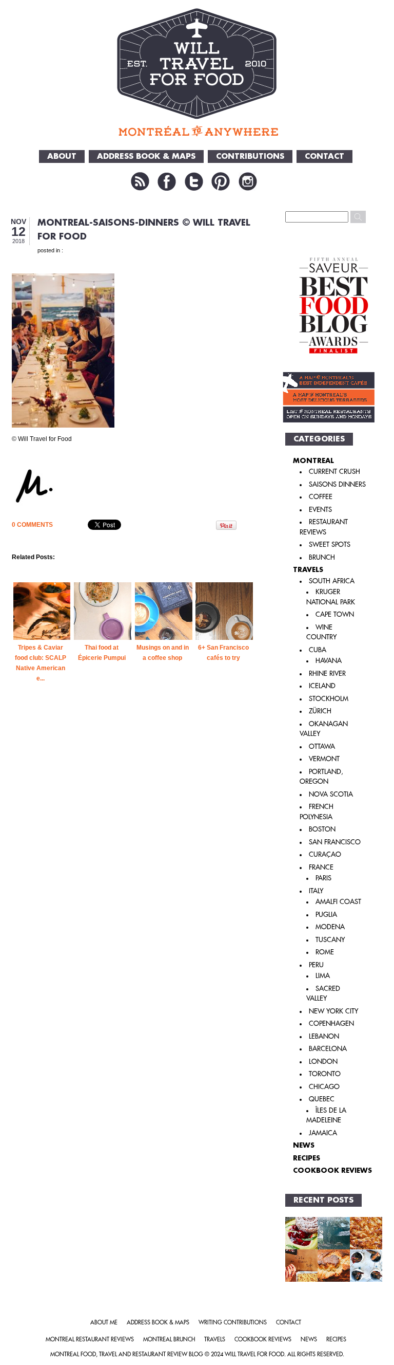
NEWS (303, 1145)
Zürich (320, 711)
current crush (334, 471)
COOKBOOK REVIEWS (332, 1170)
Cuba (317, 650)
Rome (325, 952)
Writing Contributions (233, 1322)
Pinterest (220, 181)
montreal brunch (169, 1339)
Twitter (194, 181)
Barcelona (328, 1048)
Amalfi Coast (338, 901)
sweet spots (329, 544)
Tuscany (330, 939)
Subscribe (140, 181)
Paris (323, 878)
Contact (324, 156)
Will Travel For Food (254, 1354)
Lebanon (324, 1036)
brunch (322, 557)
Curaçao (325, 854)
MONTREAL (313, 460)
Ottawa (322, 746)
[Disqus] (133, 875)
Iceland (322, 685)
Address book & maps (158, 1322)
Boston (322, 829)
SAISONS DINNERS (337, 484)
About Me (103, 1322)
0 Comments (32, 524)
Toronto (325, 1074)
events (320, 509)
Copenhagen (331, 1023)
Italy (316, 891)
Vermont (324, 758)
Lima (323, 975)
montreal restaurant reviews (90, 1339)
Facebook (166, 181)
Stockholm (328, 698)
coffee (320, 496)
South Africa (331, 581)
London (323, 1061)
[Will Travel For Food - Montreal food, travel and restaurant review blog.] (197, 72)
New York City (333, 1011)
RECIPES (306, 1158)
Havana (329, 660)
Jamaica (323, 1133)
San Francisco (335, 842)
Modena (330, 927)
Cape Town (335, 614)
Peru (316, 965)
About (61, 156)
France (321, 867)
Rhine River (327, 673)
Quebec (321, 1099)
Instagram (248, 181)
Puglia (326, 914)
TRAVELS (308, 569)
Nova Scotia (331, 794)
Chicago (324, 1086)
